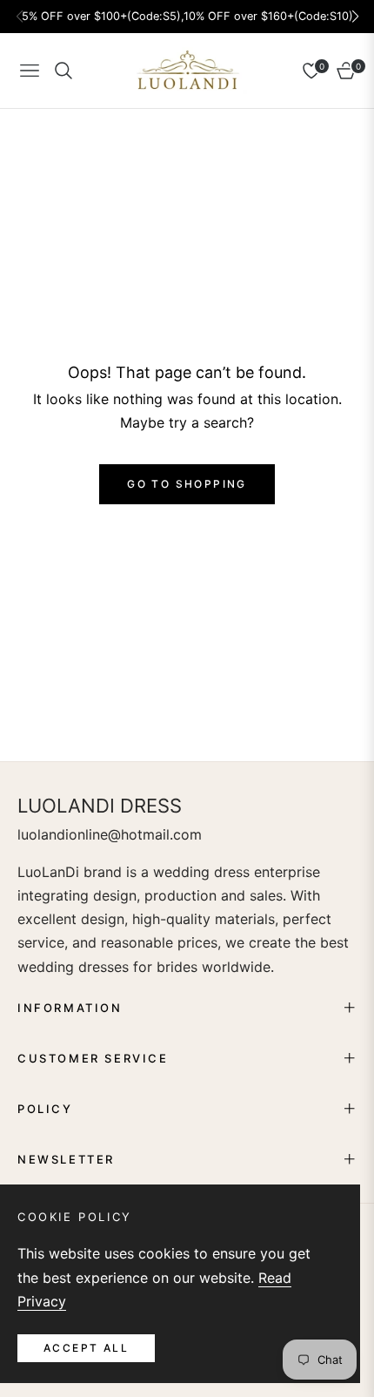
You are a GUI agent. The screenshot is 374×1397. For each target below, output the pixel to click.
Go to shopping (187, 483)
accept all (86, 1347)
